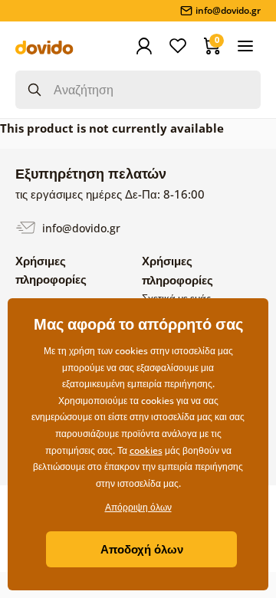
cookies (146, 450)
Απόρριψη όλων (138, 507)
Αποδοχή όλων (141, 549)
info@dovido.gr (79, 227)
